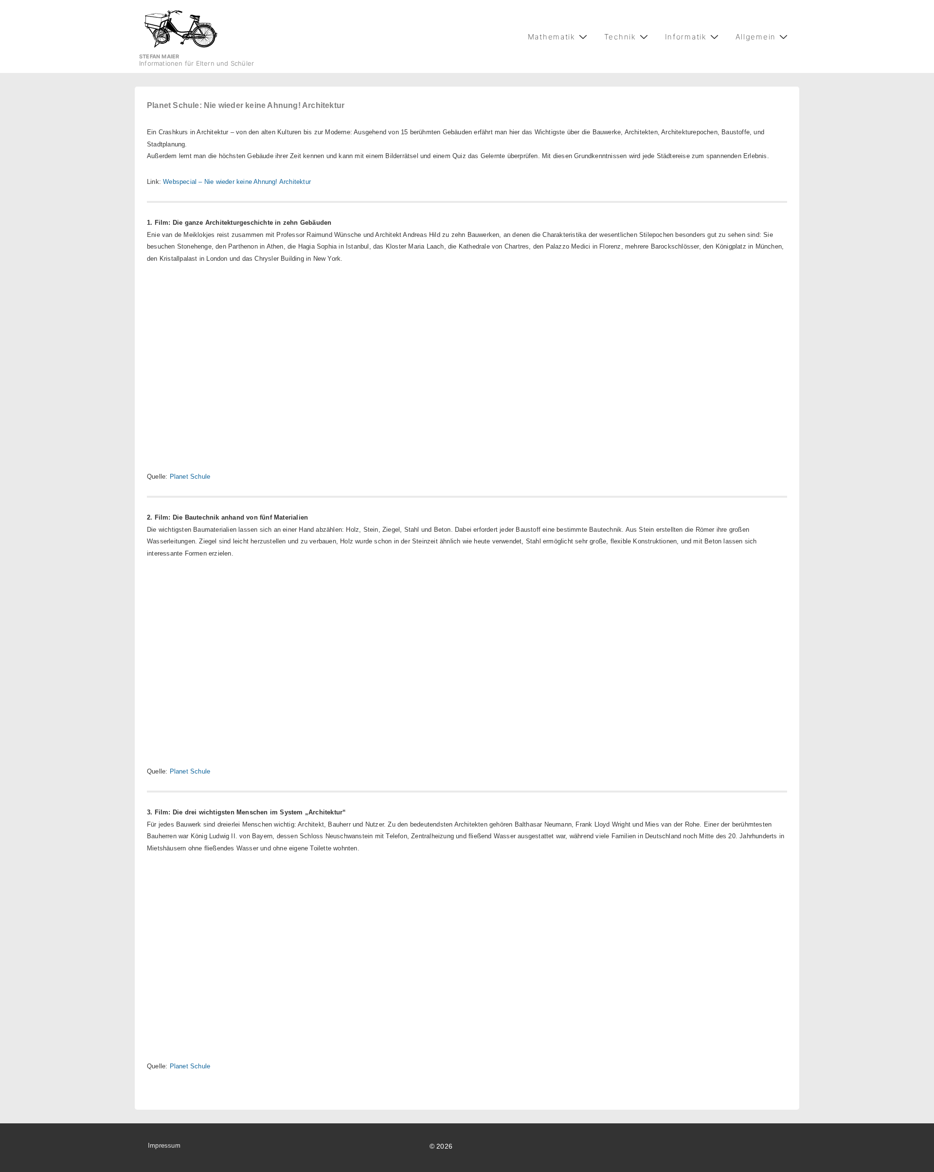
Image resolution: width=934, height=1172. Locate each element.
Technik (620, 36)
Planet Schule (190, 476)
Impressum (164, 1145)
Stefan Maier (159, 56)
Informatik (686, 36)
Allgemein (756, 36)
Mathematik (551, 36)
